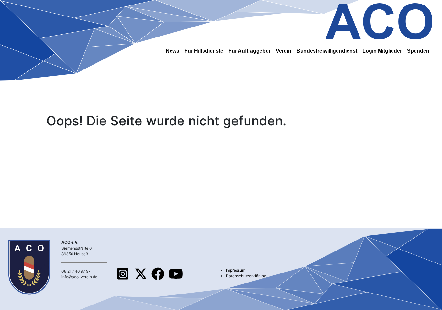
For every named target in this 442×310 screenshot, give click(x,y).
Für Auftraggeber (249, 51)
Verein (283, 51)
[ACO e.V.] (379, 20)
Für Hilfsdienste (203, 51)
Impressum (235, 270)
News (172, 51)
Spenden (418, 51)
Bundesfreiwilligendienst (326, 51)
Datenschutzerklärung (246, 275)
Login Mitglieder (382, 51)
